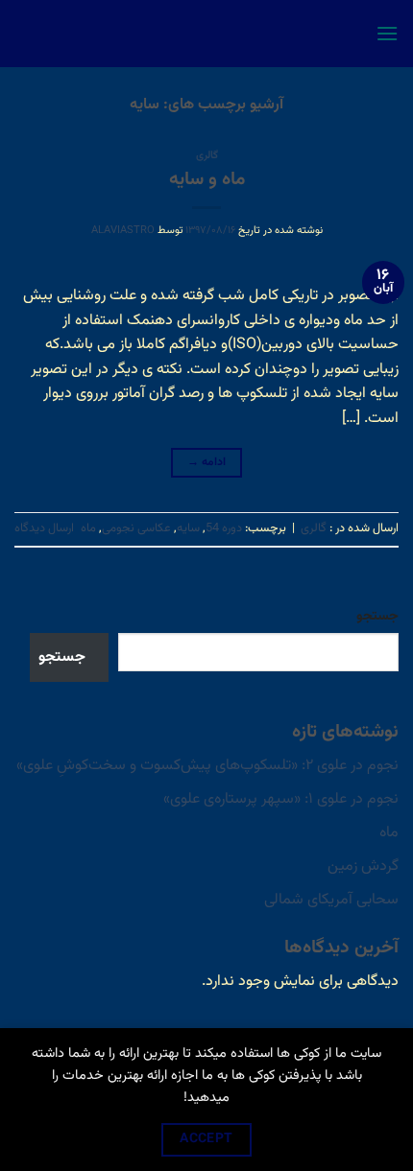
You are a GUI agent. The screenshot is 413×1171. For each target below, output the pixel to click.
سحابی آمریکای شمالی (331, 900)
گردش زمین (363, 866)
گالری (207, 156)
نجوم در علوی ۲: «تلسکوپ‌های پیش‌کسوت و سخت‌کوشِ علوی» (207, 766)
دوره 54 (224, 528)
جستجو (377, 616)
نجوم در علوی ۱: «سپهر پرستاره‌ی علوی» (281, 799)
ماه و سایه (207, 179)
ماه (88, 528)
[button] (387, 33)
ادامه (207, 462)
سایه (188, 528)
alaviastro (123, 230)
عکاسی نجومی (136, 528)
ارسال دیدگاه (44, 528)
